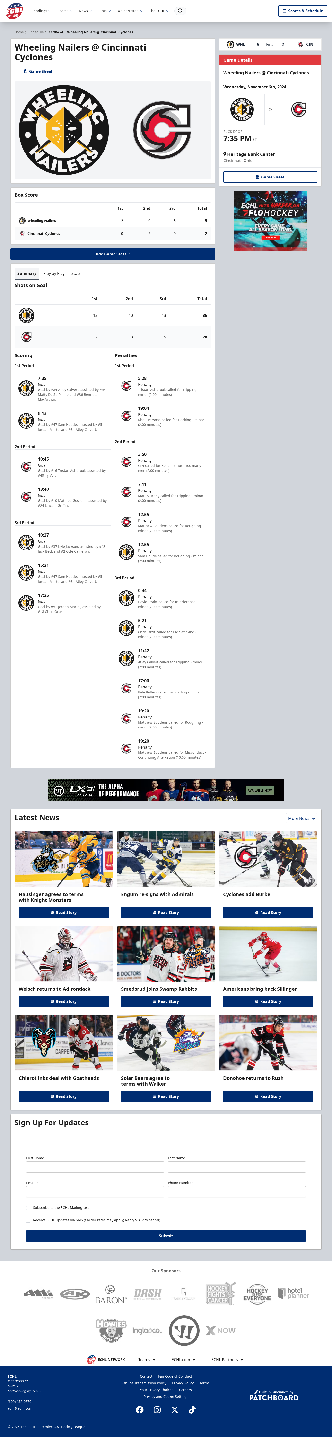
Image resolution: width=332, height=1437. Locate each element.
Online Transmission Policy (144, 1383)
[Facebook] (140, 1410)
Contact (146, 1376)
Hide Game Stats (110, 254)
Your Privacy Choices (156, 1389)
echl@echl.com (20, 1408)
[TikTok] (192, 1410)
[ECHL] (14, 11)
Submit (166, 1236)
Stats (103, 10)
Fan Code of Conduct (175, 1376)
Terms (205, 1383)
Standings (39, 10)
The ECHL (157, 10)
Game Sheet (40, 71)
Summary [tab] (26, 273)
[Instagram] (157, 1410)
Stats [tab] (76, 273)
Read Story (66, 912)
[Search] (180, 11)
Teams (63, 10)
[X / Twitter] (175, 1410)
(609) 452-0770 (19, 1401)
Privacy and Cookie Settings (166, 1396)
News (83, 10)
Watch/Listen (128, 10)
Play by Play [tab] (54, 273)
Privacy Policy (183, 1383)
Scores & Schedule (305, 11)
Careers (185, 1389)
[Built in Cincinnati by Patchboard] (274, 1395)
